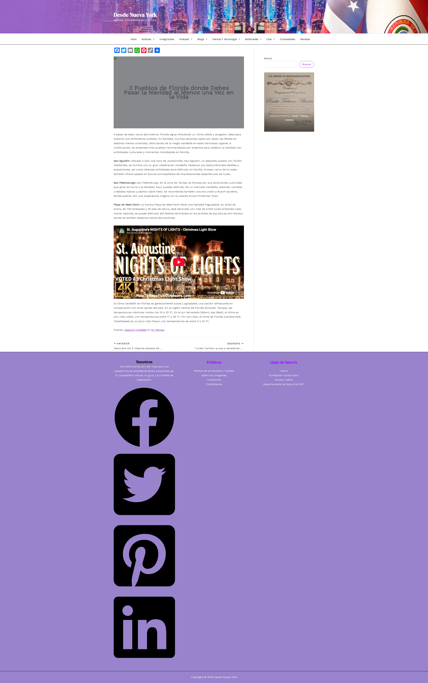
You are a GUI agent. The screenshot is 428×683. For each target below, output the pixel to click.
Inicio (133, 39)
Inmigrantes (166, 39)
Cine (269, 39)
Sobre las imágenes (214, 375)
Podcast (184, 39)
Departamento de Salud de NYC (283, 384)
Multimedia (251, 39)
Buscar (268, 58)
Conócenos (214, 379)
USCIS (284, 370)
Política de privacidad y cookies (214, 370)
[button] (152, 39)
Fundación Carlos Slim (283, 375)
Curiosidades (287, 39)
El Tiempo (157, 329)
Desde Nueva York (135, 15)
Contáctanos (214, 384)
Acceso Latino (284, 379)
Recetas (305, 39)
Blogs (200, 39)
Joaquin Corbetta (135, 329)
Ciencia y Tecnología (224, 39)
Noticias (146, 39)
